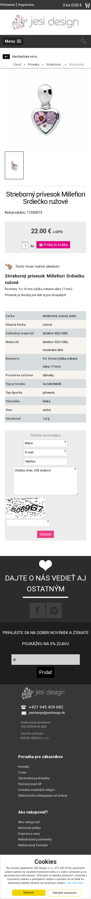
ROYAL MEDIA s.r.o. (35, 738)
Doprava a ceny (29, 833)
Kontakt (23, 766)
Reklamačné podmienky (35, 839)
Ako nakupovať (29, 822)
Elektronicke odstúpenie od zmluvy (42, 795)
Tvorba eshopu (32, 733)
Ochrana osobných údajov (36, 790)
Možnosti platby (29, 828)
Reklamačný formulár (33, 845)
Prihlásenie (7, 5)
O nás (22, 772)
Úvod (17, 64)
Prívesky (33, 64)
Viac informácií (74, 883)
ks (32, 246)
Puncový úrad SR (29, 784)
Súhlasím (28, 892)
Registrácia (26, 5)
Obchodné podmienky (34, 778)
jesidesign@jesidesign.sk (47, 712)
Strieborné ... (55, 64)
